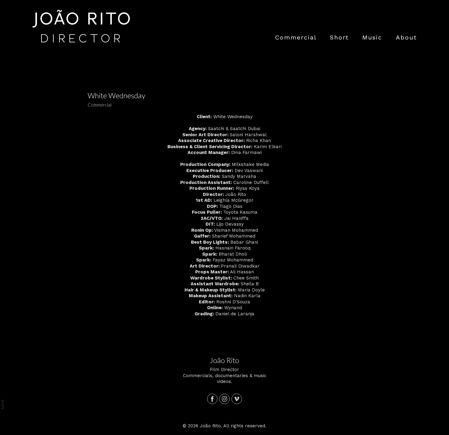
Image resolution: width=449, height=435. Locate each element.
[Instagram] (224, 399)
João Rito (224, 360)
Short (339, 37)
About (406, 37)
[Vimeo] (237, 399)
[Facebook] (212, 399)
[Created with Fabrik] (2, 404)
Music (372, 37)
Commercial (295, 37)
